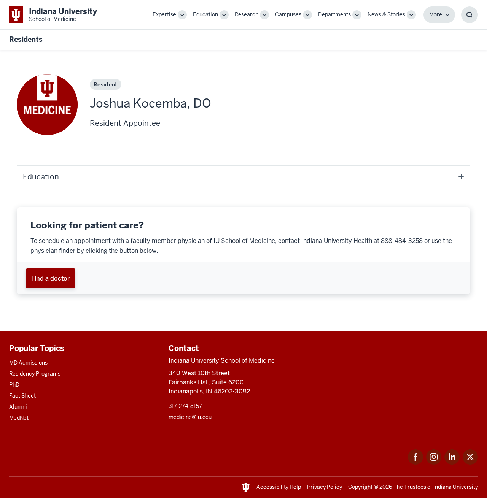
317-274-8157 (185, 406)
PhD (14, 384)
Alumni (18, 406)
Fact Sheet (22, 395)
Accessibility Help (278, 487)
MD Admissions (28, 362)
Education (205, 14)
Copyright (360, 487)
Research (246, 14)
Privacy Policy (324, 487)
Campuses (288, 14)
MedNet (19, 417)
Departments (334, 14)
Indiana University (455, 487)
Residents (26, 39)
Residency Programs (34, 373)
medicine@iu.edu (190, 417)
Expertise (164, 14)
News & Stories (386, 14)
